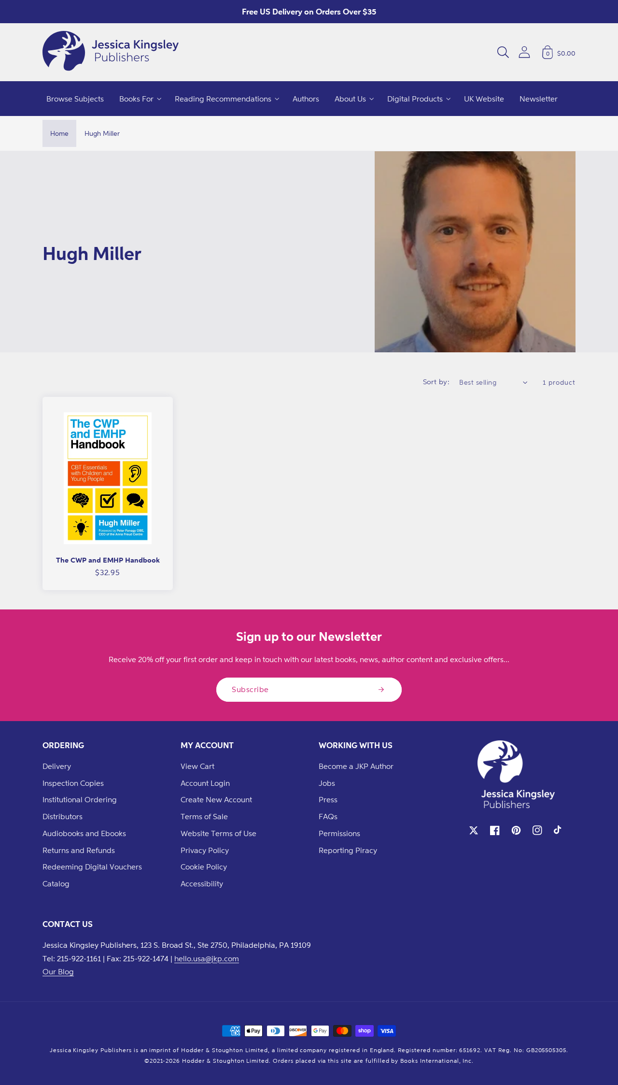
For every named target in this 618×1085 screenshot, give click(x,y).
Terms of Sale (204, 816)
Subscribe (250, 689)
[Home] (110, 52)
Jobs (327, 783)
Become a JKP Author (356, 766)
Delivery (56, 766)
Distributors (62, 816)
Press (328, 799)
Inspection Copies (73, 783)
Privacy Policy (205, 850)
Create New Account (216, 799)
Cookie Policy (204, 866)
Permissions (339, 833)
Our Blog (58, 971)
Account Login (205, 783)
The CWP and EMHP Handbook (108, 560)
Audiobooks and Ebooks (84, 833)
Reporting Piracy (348, 850)
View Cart (197, 766)
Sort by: (436, 381)
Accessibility (202, 883)
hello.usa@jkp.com (206, 958)
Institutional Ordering (79, 799)
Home (59, 133)
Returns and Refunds (78, 850)
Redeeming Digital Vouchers (92, 866)
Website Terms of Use (218, 833)
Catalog (56, 883)
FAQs (328, 816)
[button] (503, 52)
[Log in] (524, 52)
